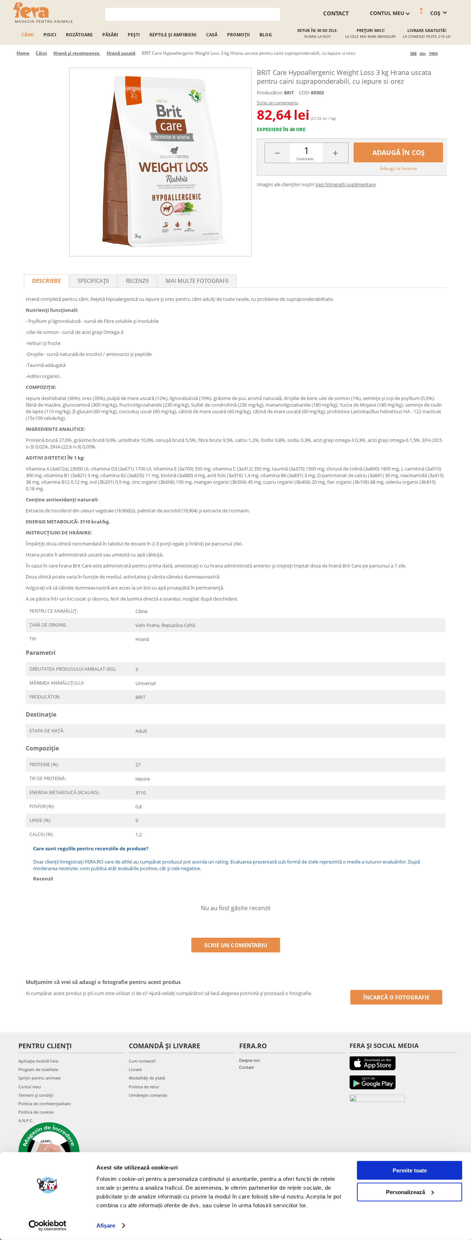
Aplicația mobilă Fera (38, 1061)
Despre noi (249, 1060)
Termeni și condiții (35, 1095)
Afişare (105, 1225)
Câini (27, 35)
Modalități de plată (147, 1078)
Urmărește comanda (148, 1095)
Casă (211, 35)
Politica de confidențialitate (44, 1103)
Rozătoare (79, 35)
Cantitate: (305, 158)
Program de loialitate (38, 1069)
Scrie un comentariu (277, 103)
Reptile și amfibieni (172, 35)
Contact (246, 1067)
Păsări (110, 35)
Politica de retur (144, 1086)
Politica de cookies (36, 1112)
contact (336, 13)
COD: (304, 92)
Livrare (135, 1069)
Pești (134, 35)
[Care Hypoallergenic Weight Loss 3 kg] (160, 162)
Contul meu (29, 1086)
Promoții (238, 35)
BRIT (289, 93)
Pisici (49, 35)
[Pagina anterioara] (403, 53)
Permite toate (410, 1170)
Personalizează (405, 1192)
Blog (265, 35)
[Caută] (274, 13)
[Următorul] (444, 53)
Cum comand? (142, 1061)
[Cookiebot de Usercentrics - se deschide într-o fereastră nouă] (47, 1225)
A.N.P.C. (25, 1120)
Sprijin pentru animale (39, 1078)
